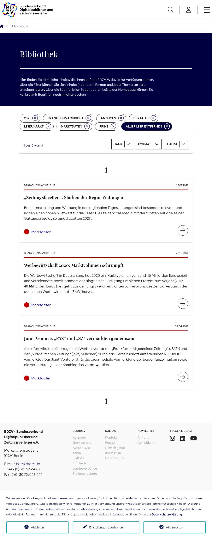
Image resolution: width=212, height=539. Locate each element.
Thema (172, 144)
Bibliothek (17, 26)
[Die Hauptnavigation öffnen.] (207, 10)
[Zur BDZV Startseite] (2, 26)
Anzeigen (108, 118)
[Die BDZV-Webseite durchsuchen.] (170, 10)
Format (144, 144)
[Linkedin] (182, 438)
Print (103, 126)
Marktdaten (71, 126)
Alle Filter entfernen (144, 126)
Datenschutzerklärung (167, 514)
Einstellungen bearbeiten (106, 527)
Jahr (118, 144)
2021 (27, 118)
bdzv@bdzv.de (28, 463)
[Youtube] (193, 438)
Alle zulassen (174, 527)
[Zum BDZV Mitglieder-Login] (188, 10)
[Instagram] (172, 438)
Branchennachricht (65, 118)
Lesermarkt (34, 126)
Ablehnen (37, 527)
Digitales (140, 118)
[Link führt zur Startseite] (27, 10)
